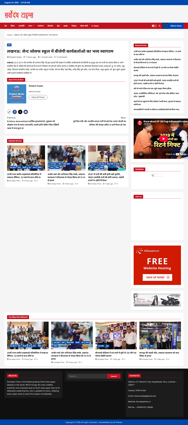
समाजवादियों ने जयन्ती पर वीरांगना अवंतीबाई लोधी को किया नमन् (156, 109)
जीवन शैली (84, 26)
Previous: (33, 122)
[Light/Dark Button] (154, 25)
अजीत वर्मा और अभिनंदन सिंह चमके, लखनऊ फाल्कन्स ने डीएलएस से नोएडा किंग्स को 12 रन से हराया (66, 177)
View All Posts (38, 97)
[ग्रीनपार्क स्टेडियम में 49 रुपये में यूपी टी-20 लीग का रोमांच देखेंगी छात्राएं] (116, 335)
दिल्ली (24, 167)
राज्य (30, 26)
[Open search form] (159, 25)
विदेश (13, 26)
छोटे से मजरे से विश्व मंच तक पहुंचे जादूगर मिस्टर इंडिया (152, 88)
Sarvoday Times (14, 181)
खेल (58, 26)
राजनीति (22, 26)
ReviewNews (104, 422)
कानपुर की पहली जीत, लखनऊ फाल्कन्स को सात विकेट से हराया (156, 75)
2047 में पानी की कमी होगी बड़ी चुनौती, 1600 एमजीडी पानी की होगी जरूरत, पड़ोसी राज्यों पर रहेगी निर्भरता (106, 177)
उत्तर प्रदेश (13, 167)
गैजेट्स (73, 26)
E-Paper (95, 26)
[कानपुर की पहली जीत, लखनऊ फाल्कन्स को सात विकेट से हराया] (160, 335)
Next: (99, 121)
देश (5, 26)
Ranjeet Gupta (15, 57)
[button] (9, 112)
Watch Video (176, 26)
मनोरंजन (41, 26)
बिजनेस (50, 26)
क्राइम (66, 26)
